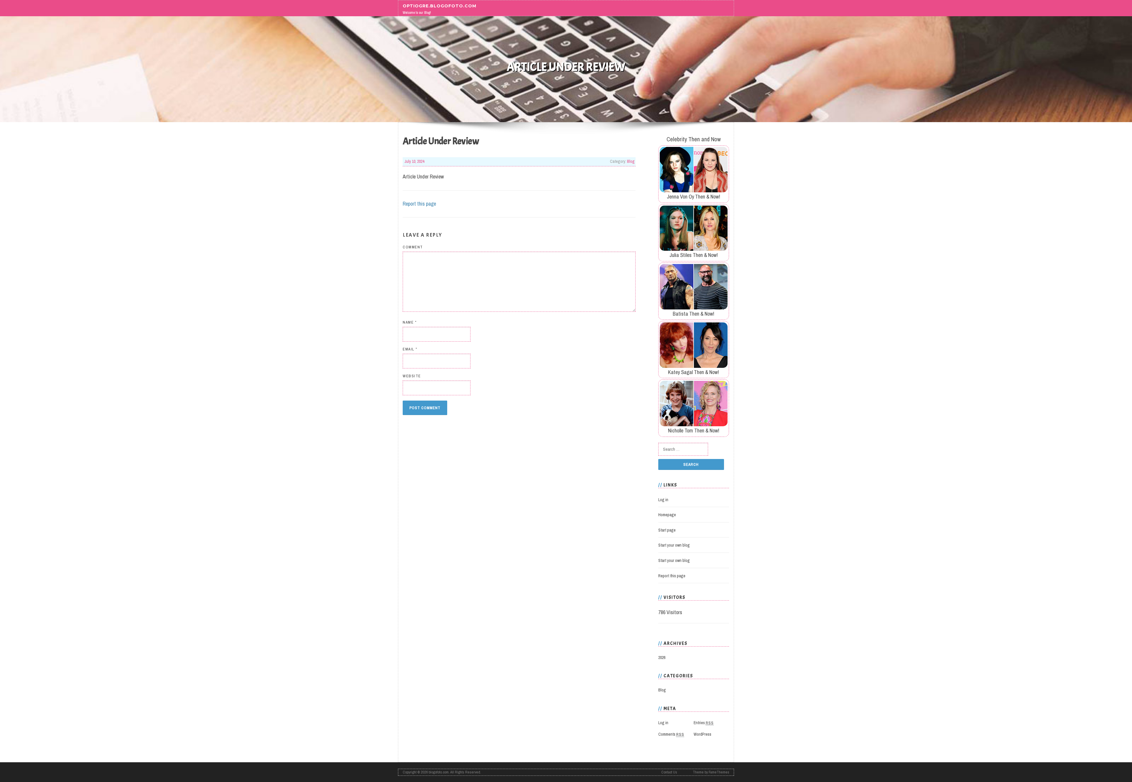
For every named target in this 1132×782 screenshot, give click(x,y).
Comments (671, 734)
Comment (413, 247)
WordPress (702, 734)
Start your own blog (674, 545)
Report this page (419, 203)
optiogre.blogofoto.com (439, 5)
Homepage (667, 514)
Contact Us (669, 772)
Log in (663, 499)
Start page (667, 530)
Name (410, 322)
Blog (631, 161)
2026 (661, 657)
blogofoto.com (439, 772)
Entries (704, 722)
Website (412, 375)
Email (410, 349)
